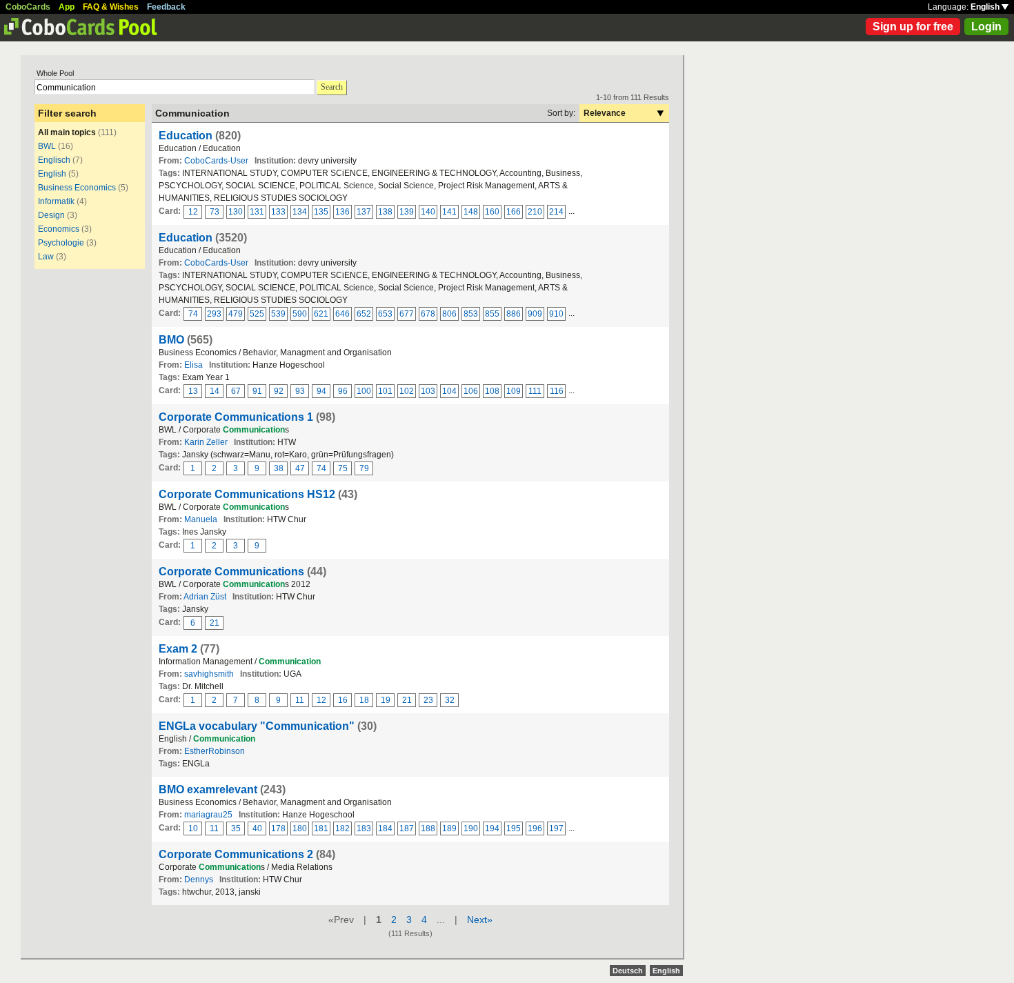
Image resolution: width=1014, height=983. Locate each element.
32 (450, 700)
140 (428, 212)
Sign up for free (913, 26)
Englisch (54, 160)
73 (214, 212)
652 (364, 314)
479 (235, 314)
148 (471, 212)
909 (535, 314)
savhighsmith (209, 674)
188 (428, 828)
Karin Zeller (206, 442)
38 (279, 468)
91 (257, 391)
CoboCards (28, 7)
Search (332, 87)
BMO (171, 340)
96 (343, 391)
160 (492, 212)
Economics (58, 229)
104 (449, 391)
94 (321, 391)
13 (193, 391)
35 (236, 828)
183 (364, 828)
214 (556, 212)
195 (513, 828)
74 (193, 314)
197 (556, 828)
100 (364, 391)
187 (406, 828)
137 (364, 212)
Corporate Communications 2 (236, 854)
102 (406, 391)
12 (193, 212)
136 (342, 212)
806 (449, 314)
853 (471, 314)
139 (406, 212)
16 (343, 700)
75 (343, 468)
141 (449, 212)
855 (492, 314)
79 (364, 468)
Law (46, 256)
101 (385, 391)
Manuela (200, 519)
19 (385, 700)
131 (257, 212)
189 (449, 828)
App (66, 7)
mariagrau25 (208, 815)
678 (428, 314)
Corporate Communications (231, 571)
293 (214, 314)
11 (299, 700)
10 (193, 828)
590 (299, 314)
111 (534, 391)
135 (321, 212)
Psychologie (61, 243)
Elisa (193, 365)
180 (299, 828)
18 (364, 700)
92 (279, 391)
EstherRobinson (214, 751)
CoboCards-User (216, 161)
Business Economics (77, 187)
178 (278, 828)
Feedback (166, 7)
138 (385, 212)
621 (321, 314)
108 (492, 391)
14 (214, 391)
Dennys (198, 879)
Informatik (56, 201)
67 (236, 391)
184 (385, 828)
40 (257, 828)
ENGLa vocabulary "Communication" (257, 726)
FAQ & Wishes (111, 7)
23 (428, 700)
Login (986, 26)
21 (214, 623)
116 (557, 391)
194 (492, 828)
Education (185, 135)
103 (428, 391)
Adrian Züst (204, 597)
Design (51, 215)
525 (257, 314)
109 (513, 391)
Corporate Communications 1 (236, 417)
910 (556, 314)
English (986, 7)
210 (535, 212)
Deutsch (628, 970)
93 (300, 391)
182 (342, 828)
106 (471, 391)
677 (406, 314)
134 (299, 212)
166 (513, 212)
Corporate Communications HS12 (247, 494)
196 (535, 828)
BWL (47, 146)
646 (342, 314)
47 (300, 468)
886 (513, 314)
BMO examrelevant (208, 789)
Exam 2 (178, 649)
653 (385, 314)
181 (321, 828)
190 (471, 828)
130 (235, 212)
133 (278, 212)
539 (278, 314)
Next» (480, 919)
